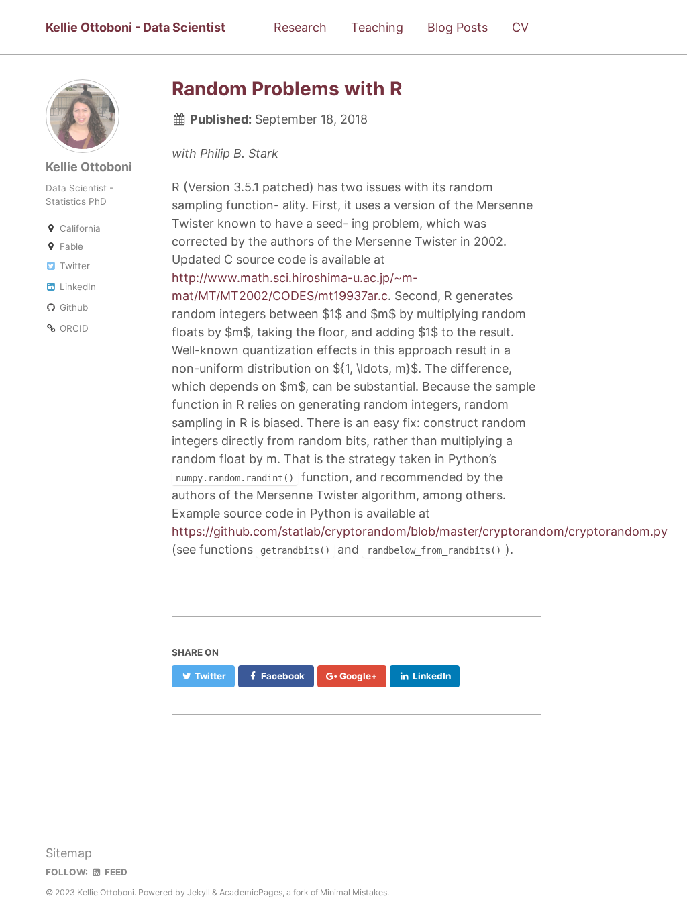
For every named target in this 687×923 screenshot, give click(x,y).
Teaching (377, 27)
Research (300, 27)
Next (448, 761)
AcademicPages (250, 892)
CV (520, 27)
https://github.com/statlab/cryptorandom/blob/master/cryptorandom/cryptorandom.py (420, 531)
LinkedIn (76, 286)
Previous (263, 761)
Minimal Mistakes (353, 892)
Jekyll (198, 892)
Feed (115, 872)
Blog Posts (457, 27)
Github (72, 307)
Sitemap (69, 853)
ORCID (73, 328)
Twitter (73, 265)
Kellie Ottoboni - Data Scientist (135, 27)
